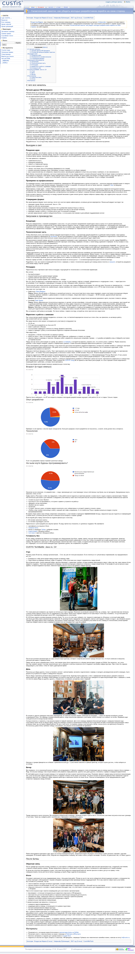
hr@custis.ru (126, 937)
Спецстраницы (6, 54)
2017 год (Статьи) (76, 18)
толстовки (31, 533)
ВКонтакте (77, 934)
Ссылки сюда (5, 50)
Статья (32, 7)
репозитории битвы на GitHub (69, 932)
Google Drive (67, 936)
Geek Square (39, 300)
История (58, 7)
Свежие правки (6, 33)
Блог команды (5, 22)
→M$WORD (5, 60)
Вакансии (4, 20)
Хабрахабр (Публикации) (61, 18)
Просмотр (50, 7)
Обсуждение (41, 7)
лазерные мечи (33, 528)
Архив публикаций (7, 26)
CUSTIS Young (69, 360)
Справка (4, 38)
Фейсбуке (69, 934)
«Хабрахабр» (102, 22)
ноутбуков (53, 236)
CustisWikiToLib (88, 18)
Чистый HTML (5, 58)
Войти (128, 2)
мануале (112, 262)
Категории (30, 18)
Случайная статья (7, 35)
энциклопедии (32, 531)
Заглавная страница (7, 31)
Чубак (43, 529)
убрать (45, 47)
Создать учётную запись (114, 2)
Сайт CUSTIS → (6, 18)
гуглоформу (67, 342)
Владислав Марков (37, 22)
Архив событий (6, 24)
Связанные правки (7, 52)
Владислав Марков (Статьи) (43, 18)
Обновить (65, 7)
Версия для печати (7, 56)
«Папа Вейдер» (40, 291)
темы (111, 185)
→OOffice (4, 63)
